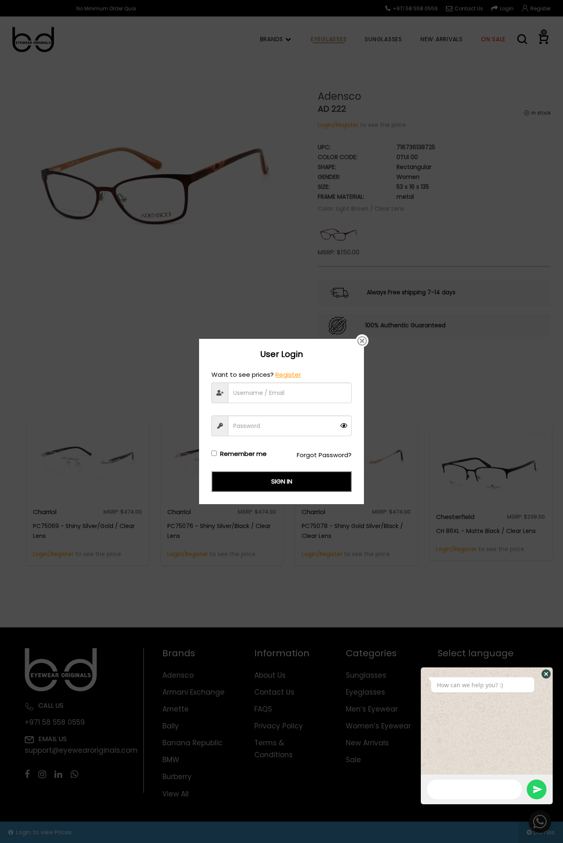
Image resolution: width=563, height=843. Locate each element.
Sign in (281, 481)
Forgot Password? (324, 455)
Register (288, 374)
